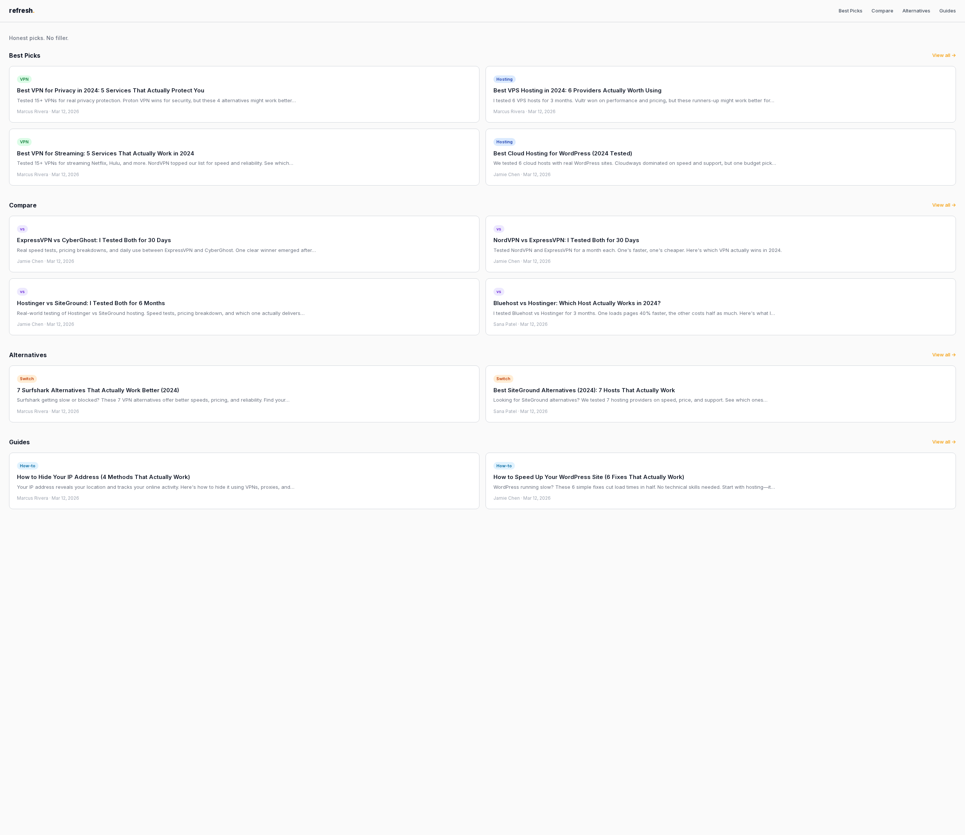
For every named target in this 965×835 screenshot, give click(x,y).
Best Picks (850, 11)
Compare (882, 11)
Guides (947, 11)
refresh (22, 10)
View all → (944, 55)
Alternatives (916, 11)
